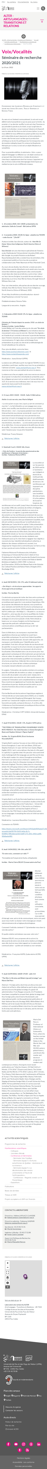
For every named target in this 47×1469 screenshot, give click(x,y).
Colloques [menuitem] (14, 1151)
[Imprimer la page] (23, 36)
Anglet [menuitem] (8, 1396)
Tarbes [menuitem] (8, 1400)
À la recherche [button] (23, 2)
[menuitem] (23, 1144)
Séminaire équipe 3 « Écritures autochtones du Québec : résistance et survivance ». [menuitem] (27, 1163)
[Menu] (38, 8)
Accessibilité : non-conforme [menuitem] (23, 1462)
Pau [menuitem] (40, 1396)
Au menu (33, 2)
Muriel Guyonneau (14, 1229)
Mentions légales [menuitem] (23, 1458)
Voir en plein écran (12, 1300)
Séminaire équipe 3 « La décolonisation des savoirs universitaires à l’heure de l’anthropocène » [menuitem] (22, 1171)
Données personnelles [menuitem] (23, 1466)
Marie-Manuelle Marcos (16, 1242)
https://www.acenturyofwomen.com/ (15, 352)
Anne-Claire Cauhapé (15, 1234)
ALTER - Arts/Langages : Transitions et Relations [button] (15, 21)
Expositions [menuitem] (15, 1182)
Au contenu (11, 2)
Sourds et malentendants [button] (23, 1380)
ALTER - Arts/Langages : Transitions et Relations (17, 40)
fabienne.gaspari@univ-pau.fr (16, 1223)
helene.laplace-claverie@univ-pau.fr (20, 1217)
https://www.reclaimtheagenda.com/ (15, 354)
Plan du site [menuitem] (9, 1425)
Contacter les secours (14, 1410)
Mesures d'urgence (13, 1407)
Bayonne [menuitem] (16, 1396)
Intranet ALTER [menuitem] (12, 1429)
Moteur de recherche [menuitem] (13, 1422)
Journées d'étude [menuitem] (17, 1153)
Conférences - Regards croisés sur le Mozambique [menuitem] (27, 1179)
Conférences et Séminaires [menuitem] (21, 1156)
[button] (40, 20)
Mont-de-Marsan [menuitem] (29, 1396)
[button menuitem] (43, 8)
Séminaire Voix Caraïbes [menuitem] (22, 1158)
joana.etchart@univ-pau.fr (26, 368)
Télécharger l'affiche (12, 438)
